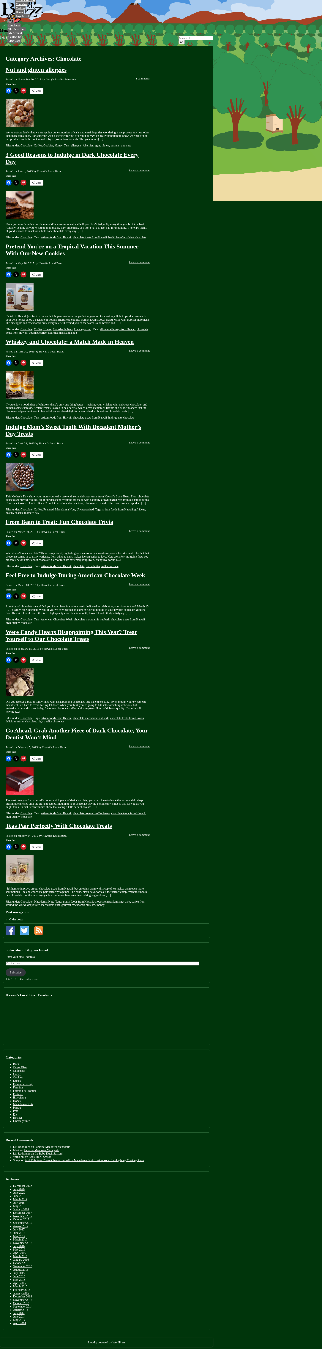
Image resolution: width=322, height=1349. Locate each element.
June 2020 (19, 1192)
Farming (18, 1087)
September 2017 (22, 1222)
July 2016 (19, 1246)
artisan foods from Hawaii (56, 237)
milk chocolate (110, 566)
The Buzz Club (16, 29)
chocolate (78, 566)
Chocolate (21, 4)
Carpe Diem (20, 1067)
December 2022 (22, 1185)
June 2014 (19, 1316)
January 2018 (21, 1209)
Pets (15, 1110)
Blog (10, 20)
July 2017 (19, 1229)
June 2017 (19, 1232)
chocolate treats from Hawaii (90, 237)
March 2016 (20, 1256)
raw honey (98, 904)
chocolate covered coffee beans (91, 813)
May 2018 (19, 1206)
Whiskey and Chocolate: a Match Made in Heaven (70, 341)
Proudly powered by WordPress (106, 1342)
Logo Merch (22, 16)
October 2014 (21, 1303)
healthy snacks (14, 512)
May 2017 (19, 1236)
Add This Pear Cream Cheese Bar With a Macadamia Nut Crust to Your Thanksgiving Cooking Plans (84, 1160)
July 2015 (19, 1273)
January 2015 (21, 1293)
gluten (105, 145)
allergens (76, 145)
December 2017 (22, 1212)
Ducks (17, 1080)
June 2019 (19, 1196)
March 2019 (20, 1199)
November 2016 (22, 1242)
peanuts (115, 145)
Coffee (38, 145)
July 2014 (19, 1313)
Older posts (14, 919)
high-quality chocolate (121, 417)
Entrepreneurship (23, 1084)
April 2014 (19, 1323)
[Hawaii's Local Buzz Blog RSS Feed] (38, 930)
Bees (16, 1064)
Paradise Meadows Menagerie (52, 1146)
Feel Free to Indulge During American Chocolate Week (75, 575)
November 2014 (22, 1299)
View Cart (14, 40)
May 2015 (19, 1279)
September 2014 (22, 1306)
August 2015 (20, 1269)
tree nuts (126, 145)
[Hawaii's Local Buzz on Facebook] (10, 930)
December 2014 (22, 1296)
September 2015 (22, 1266)
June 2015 (19, 1276)
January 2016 (21, 1259)
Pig (15, 1114)
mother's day (31, 512)
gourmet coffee (38, 332)
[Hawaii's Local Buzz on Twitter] (24, 930)
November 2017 (22, 1216)
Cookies (20, 8)
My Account (15, 33)
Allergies (88, 145)
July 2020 (19, 1189)
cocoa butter (93, 566)
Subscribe (15, 972)
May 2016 (19, 1249)
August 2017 (20, 1226)
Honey (19, 12)
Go (181, 42)
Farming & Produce (24, 1090)
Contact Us (14, 37)
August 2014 (20, 1309)
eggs (97, 145)
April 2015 (19, 1283)
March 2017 (20, 1239)
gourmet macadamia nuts (62, 332)
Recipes (17, 1117)
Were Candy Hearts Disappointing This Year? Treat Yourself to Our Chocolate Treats (71, 635)
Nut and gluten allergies (36, 69)
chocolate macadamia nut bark (92, 619)
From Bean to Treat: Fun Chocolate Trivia (59, 521)
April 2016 (19, 1252)
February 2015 (21, 1289)
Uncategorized (82, 329)
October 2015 (21, 1263)
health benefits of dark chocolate (127, 237)
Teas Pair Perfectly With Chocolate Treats (59, 825)
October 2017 (21, 1219)
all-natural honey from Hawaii (117, 329)
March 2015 (20, 1286)
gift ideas (139, 509)
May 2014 (19, 1319)
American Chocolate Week (56, 619)
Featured (48, 509)
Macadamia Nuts (63, 329)
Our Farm (14, 25)
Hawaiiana (19, 1097)
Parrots (17, 1107)
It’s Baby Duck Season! (49, 1153)
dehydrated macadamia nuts (43, 904)
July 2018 (19, 1202)
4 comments (142, 78)
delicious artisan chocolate (21, 721)
